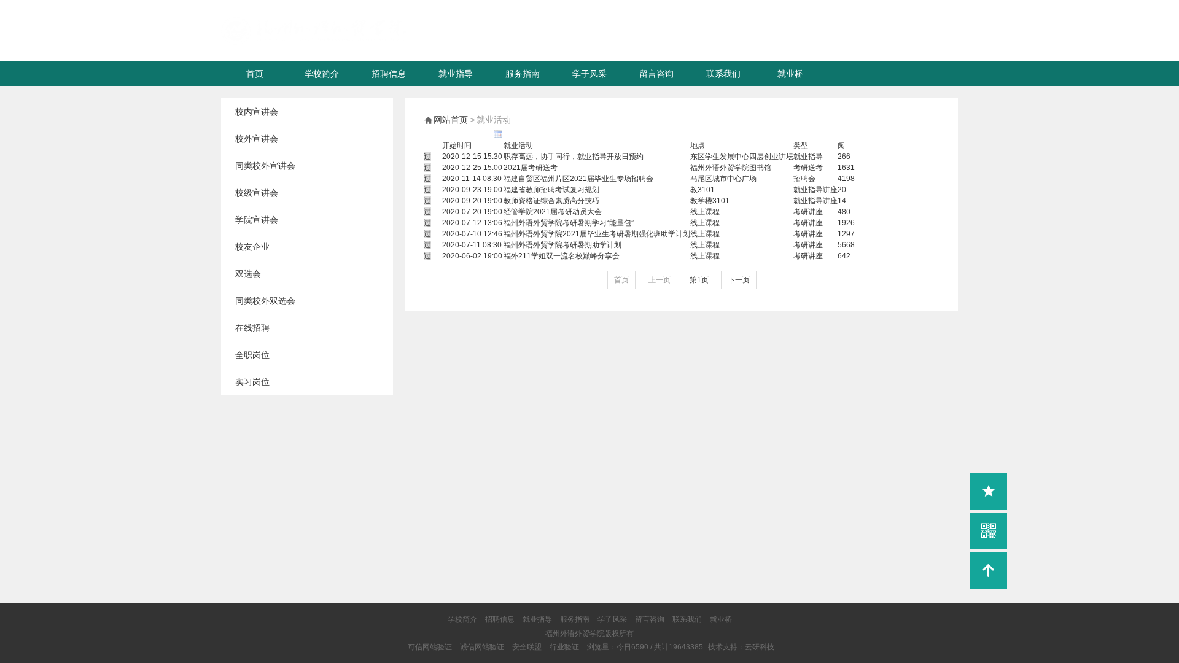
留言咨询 (656, 74)
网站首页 (451, 120)
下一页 (739, 280)
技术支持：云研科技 (741, 647)
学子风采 (589, 74)
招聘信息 (389, 74)
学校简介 (322, 74)
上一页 (659, 280)
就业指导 (455, 74)
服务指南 (522, 74)
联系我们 (723, 74)
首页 (254, 74)
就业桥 (790, 74)
